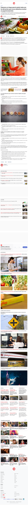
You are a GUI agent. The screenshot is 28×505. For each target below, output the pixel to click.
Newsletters (3, 497)
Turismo (15, 482)
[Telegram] (12, 499)
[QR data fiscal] (23, 499)
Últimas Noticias (2, 473)
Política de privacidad (16, 493)
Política (2, 388)
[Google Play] (20, 499)
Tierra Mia (2, 487)
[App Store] (16, 499)
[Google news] (13, 499)
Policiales (2, 480)
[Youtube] (7, 499)
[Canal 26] (14, 469)
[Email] (6, 164)
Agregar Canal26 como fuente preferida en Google (23, 16)
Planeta (15, 479)
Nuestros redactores (3, 496)
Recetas (1, 481)
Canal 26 (2, 485)
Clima (15, 474)
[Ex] (6, 499)
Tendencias (2, 482)
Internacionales (21, 388)
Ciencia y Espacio (3, 474)
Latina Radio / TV (16, 485)
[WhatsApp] (11, 499)
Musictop (2, 488)
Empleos (15, 496)
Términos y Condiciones (12, 501)
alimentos (22, 38)
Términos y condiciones (3, 493)
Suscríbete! (25, 247)
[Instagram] (5, 499)
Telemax (15, 487)
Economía (11, 388)
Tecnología (15, 481)
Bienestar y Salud (16, 473)
